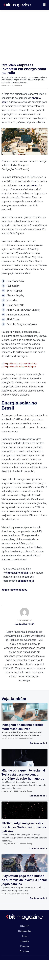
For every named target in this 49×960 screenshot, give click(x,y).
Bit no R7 (24, 926)
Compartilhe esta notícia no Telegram (19, 367)
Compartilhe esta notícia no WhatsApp (19, 363)
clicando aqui (26, 580)
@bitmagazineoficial (15, 572)
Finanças (24, 946)
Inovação (24, 941)
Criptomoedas (24, 931)
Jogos (24, 936)
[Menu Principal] (44, 5)
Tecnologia (24, 951)
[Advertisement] (24, 36)
